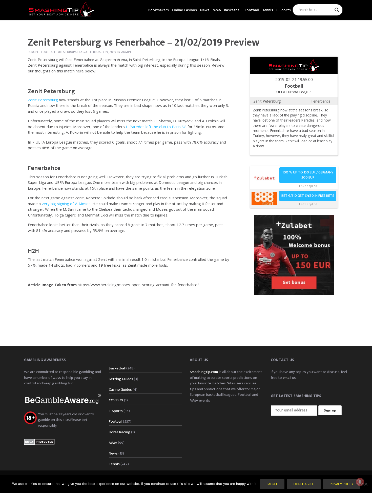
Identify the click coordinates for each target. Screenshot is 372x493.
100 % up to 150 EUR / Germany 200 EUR (307, 175)
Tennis (267, 10)
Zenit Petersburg (51, 91)
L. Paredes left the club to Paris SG (156, 126)
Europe (33, 52)
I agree (272, 484)
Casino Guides (120, 389)
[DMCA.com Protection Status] (39, 441)
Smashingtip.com (204, 372)
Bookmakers (158, 10)
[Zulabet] (294, 254)
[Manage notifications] (360, 482)
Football (252, 10)
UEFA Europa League (73, 52)
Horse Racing (119, 432)
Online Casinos (184, 10)
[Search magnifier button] (336, 9)
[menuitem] (159, 9)
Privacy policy (341, 484)
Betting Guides (121, 379)
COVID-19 (116, 400)
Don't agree (304, 484)
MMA (217, 10)
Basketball (232, 10)
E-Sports (283, 10)
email (287, 377)
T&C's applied (308, 185)
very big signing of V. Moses (66, 203)
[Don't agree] (365, 484)
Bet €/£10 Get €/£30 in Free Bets (307, 196)
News (204, 10)
